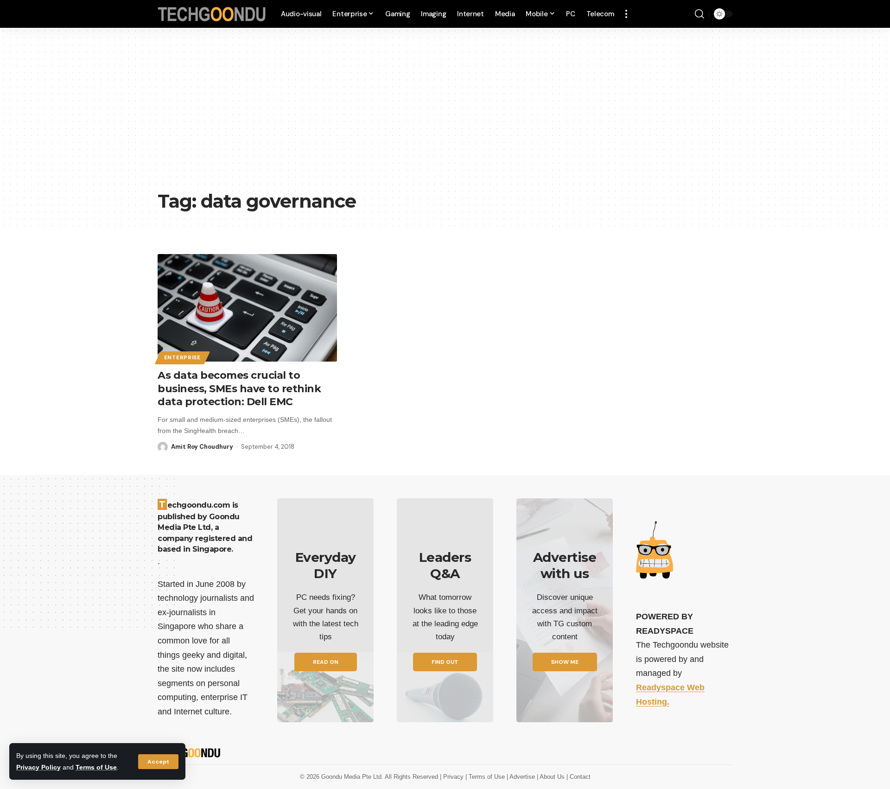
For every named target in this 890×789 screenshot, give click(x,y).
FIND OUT (445, 662)
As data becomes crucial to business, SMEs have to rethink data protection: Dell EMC (239, 388)
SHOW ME (564, 662)
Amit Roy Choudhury (202, 447)
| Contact (578, 776)
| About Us (551, 776)
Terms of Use (96, 767)
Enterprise (182, 357)
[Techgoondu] (212, 14)
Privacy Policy (38, 767)
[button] (158, 761)
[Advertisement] (445, 116)
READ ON (325, 662)
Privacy (454, 776)
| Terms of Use (486, 776)
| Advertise (522, 776)
